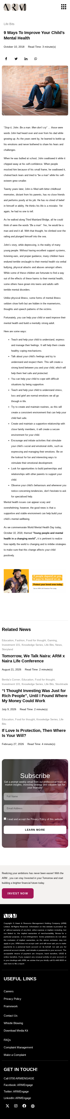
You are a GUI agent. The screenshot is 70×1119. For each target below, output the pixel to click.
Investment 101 (11, 644)
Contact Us (11, 1015)
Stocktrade (61, 684)
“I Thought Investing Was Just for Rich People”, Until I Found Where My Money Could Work (34, 695)
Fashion (20, 640)
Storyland (7, 649)
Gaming (52, 640)
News (58, 644)
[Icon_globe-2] (32, 1106)
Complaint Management (18, 1047)
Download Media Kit (16, 1030)
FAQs (7, 1039)
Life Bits (9, 24)
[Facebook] (24, 1106)
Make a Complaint (15, 1054)
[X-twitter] (7, 1106)
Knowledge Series (32, 644)
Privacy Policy (12, 998)
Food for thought (36, 640)
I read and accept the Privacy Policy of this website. (35, 819)
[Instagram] (16, 1106)
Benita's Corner (11, 679)
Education (8, 640)
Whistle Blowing (13, 1023)
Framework (11, 1006)
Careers (9, 991)
